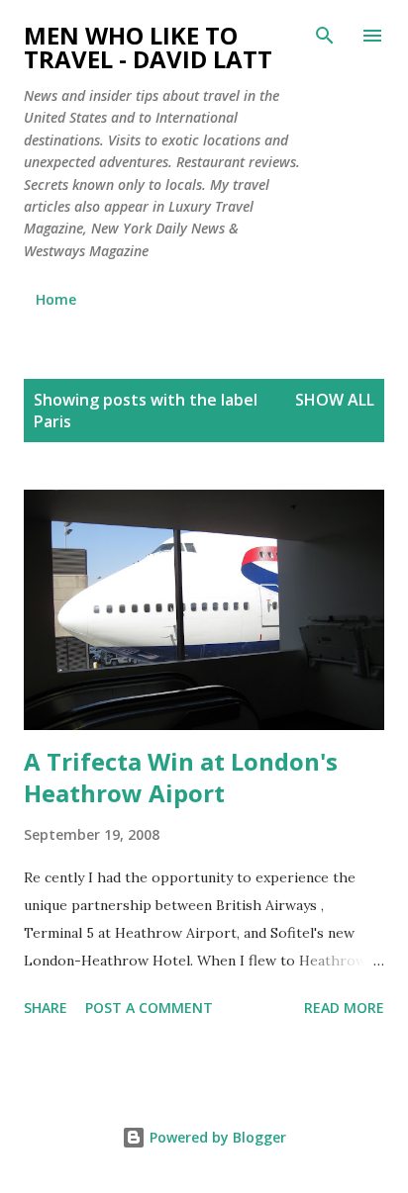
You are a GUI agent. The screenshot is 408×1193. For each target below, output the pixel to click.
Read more (344, 1007)
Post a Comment (149, 1007)
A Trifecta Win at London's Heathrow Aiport (181, 777)
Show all (334, 400)
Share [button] (45, 1007)
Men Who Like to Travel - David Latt (148, 47)
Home (56, 299)
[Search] (325, 35)
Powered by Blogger (216, 1137)
